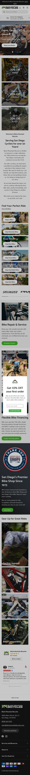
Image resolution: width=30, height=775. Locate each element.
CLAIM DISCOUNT (15, 411)
